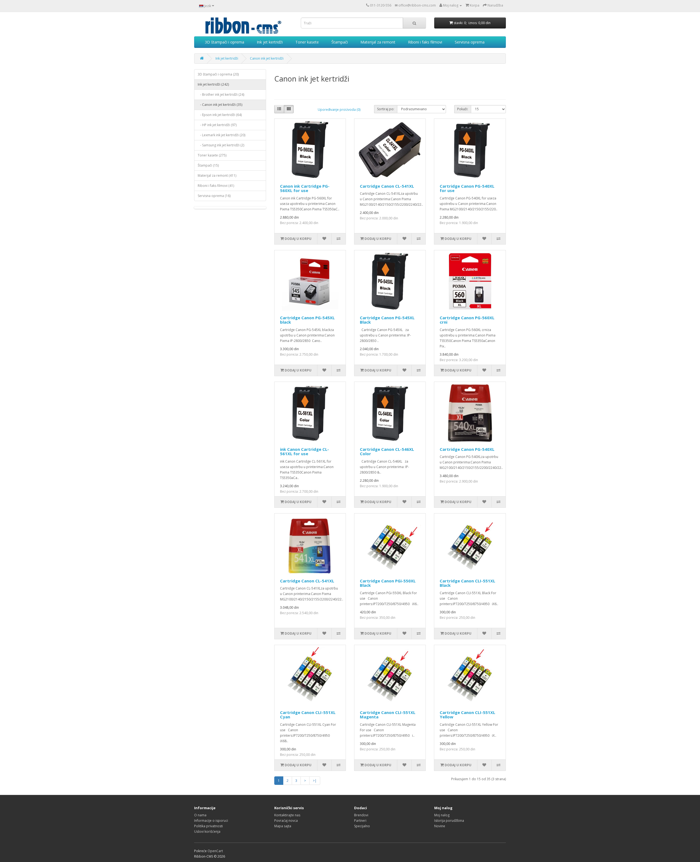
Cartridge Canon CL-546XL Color (387, 451)
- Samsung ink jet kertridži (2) (221, 145)
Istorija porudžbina (449, 820)
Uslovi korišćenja (207, 831)
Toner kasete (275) (212, 155)
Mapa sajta (282, 826)
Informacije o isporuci (211, 820)
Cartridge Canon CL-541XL (387, 186)
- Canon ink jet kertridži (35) (220, 104)
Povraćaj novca (286, 820)
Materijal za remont (377, 42)
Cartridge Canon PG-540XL (467, 449)
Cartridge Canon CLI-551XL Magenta (387, 715)
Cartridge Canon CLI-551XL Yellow (467, 715)
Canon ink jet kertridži (267, 58)
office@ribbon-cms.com (417, 5)
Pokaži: (462, 109)
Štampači (339, 42)
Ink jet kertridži (270, 42)
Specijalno (362, 826)
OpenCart (215, 851)
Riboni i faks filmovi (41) (216, 185)
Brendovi (361, 815)
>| (315, 780)
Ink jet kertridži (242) (213, 84)
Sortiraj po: (385, 109)
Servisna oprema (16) (214, 195)
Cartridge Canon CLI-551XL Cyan (308, 715)
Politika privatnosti (208, 826)
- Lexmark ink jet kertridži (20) (221, 135)
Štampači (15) (208, 165)
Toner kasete (307, 42)
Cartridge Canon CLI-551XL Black (467, 583)
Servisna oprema (470, 42)
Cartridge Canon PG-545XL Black (387, 320)
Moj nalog (442, 815)
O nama (200, 815)
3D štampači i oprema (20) (218, 74)
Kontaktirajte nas (287, 815)
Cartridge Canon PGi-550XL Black (388, 583)
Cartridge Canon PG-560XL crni (467, 320)
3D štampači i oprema (224, 42)
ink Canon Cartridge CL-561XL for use (304, 451)
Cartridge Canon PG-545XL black (307, 320)
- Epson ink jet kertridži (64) (220, 114)
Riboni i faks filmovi (425, 42)
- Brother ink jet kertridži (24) (221, 94)
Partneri (360, 820)
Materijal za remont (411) (217, 175)
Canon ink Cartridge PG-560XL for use (304, 188)
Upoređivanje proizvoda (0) (339, 109)
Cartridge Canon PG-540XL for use (467, 188)
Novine (439, 826)
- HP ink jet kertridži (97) (217, 125)
